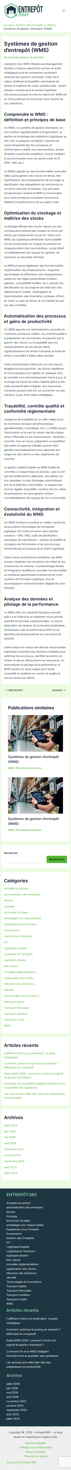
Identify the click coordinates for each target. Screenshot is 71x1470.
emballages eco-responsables (22, 918)
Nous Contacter (35, 1451)
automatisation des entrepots (22, 894)
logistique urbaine (15, 960)
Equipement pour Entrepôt (20, 924)
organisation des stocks (19, 978)
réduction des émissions (19, 984)
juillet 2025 (10, 1173)
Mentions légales (35, 1443)
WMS (11, 768)
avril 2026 (10, 1143)
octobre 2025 (12, 1155)
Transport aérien (14, 1002)
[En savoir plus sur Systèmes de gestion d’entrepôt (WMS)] (35, 733)
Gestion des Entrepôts (18, 936)
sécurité (9, 990)
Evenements (11, 930)
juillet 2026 (10, 1125)
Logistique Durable (15, 948)
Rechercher (11, 852)
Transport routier (14, 1019)
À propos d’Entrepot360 (21, 1462)
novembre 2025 (14, 1149)
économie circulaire (16, 912)
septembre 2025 (14, 1161)
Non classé (11, 966)
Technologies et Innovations (21, 996)
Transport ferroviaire (16, 1008)
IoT (6, 942)
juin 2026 (9, 1131)
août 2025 (10, 1167)
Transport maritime (15, 1013)
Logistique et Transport (18, 954)
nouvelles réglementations (20, 972)
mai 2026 (10, 1137)
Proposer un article (35, 1456)
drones (8, 900)
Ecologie (9, 906)
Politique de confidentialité (35, 1447)
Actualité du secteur (16, 888)
